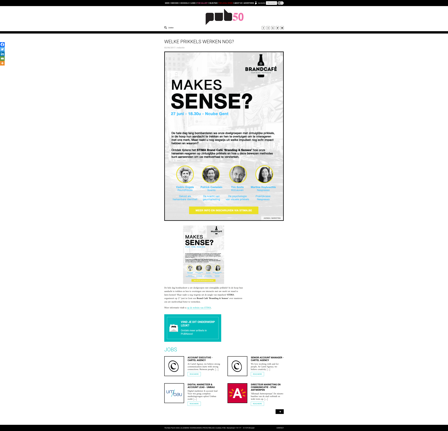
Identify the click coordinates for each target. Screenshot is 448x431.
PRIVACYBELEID (209, 428)
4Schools (184, 3)
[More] (2, 63)
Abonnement (271, 3)
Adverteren (249, 3)
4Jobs (193, 3)
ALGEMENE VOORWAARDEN (191, 428)
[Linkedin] (2, 54)
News (167, 3)
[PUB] (225, 18)
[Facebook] (263, 27)
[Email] (2, 58)
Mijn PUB (213, 3)
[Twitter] (277, 27)
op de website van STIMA (199, 308)
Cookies (218, 428)
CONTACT (280, 428)
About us (238, 3)
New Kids (175, 3)
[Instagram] (268, 27)
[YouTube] (282, 27)
